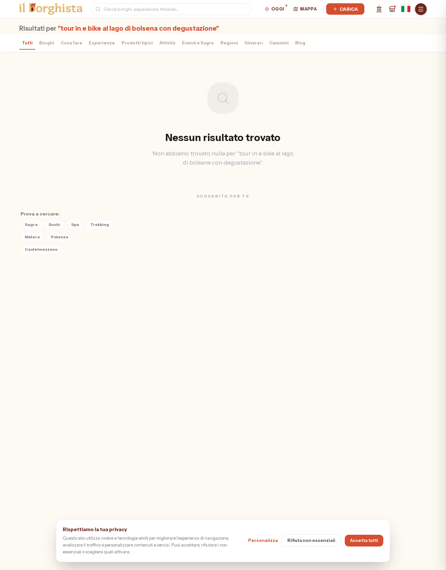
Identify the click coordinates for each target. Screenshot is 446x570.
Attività (167, 42)
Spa (75, 224)
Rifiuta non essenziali (311, 540)
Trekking (99, 224)
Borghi (46, 42)
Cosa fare (71, 42)
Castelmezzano (41, 249)
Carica (349, 9)
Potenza (59, 236)
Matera (32, 236)
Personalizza (263, 540)
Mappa (308, 8)
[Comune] (379, 9)
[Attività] (392, 9)
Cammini (279, 42)
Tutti (27, 42)
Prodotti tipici (137, 42)
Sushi (54, 224)
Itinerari (254, 42)
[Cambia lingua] (406, 9)
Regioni (229, 42)
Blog (300, 42)
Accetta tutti (364, 540)
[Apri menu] (421, 9)
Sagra (31, 224)
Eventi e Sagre (198, 42)
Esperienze (102, 42)
